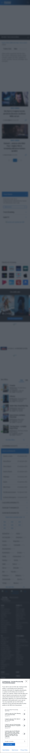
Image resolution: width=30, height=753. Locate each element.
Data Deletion (5, 750)
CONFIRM (9, 744)
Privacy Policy (24, 750)
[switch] (24, 714)
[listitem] (15, 710)
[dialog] (15, 716)
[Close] (26, 681)
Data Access (15, 750)
